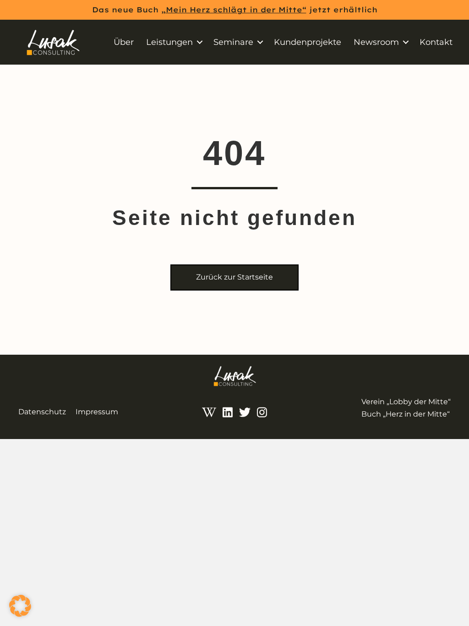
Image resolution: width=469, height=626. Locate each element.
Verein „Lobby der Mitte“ (406, 401)
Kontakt (436, 42)
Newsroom (376, 42)
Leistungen (169, 42)
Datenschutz (42, 411)
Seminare (233, 42)
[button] (199, 42)
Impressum (97, 411)
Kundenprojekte (307, 42)
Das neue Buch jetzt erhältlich (234, 9)
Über (124, 42)
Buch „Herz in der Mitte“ (405, 414)
